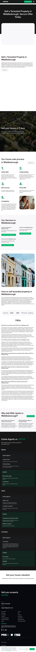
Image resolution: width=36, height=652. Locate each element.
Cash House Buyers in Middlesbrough (9, 234)
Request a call (31, 162)
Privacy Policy (9, 650)
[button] (34, 2)
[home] (4, 2)
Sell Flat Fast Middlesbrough (25, 233)
